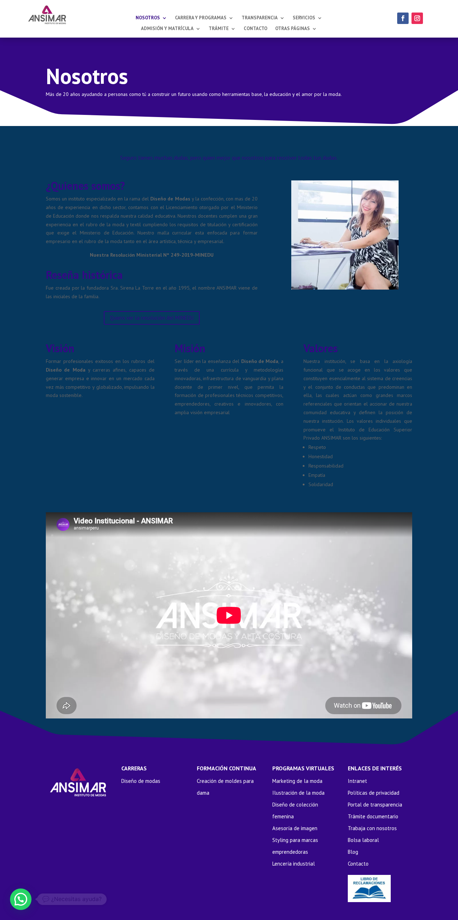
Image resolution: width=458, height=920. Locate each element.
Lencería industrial (293, 863)
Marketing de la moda (297, 781)
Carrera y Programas (200, 18)
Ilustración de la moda (298, 792)
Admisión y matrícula (167, 29)
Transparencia (260, 18)
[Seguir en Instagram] (417, 18)
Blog (353, 851)
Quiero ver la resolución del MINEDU (152, 317)
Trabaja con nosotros (372, 828)
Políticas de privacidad (373, 792)
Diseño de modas (140, 781)
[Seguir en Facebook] (403, 18)
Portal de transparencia (375, 804)
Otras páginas (292, 29)
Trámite (219, 29)
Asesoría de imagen (294, 828)
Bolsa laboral (363, 840)
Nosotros (148, 18)
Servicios (304, 18)
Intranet (357, 781)
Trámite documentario (373, 816)
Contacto (255, 29)
